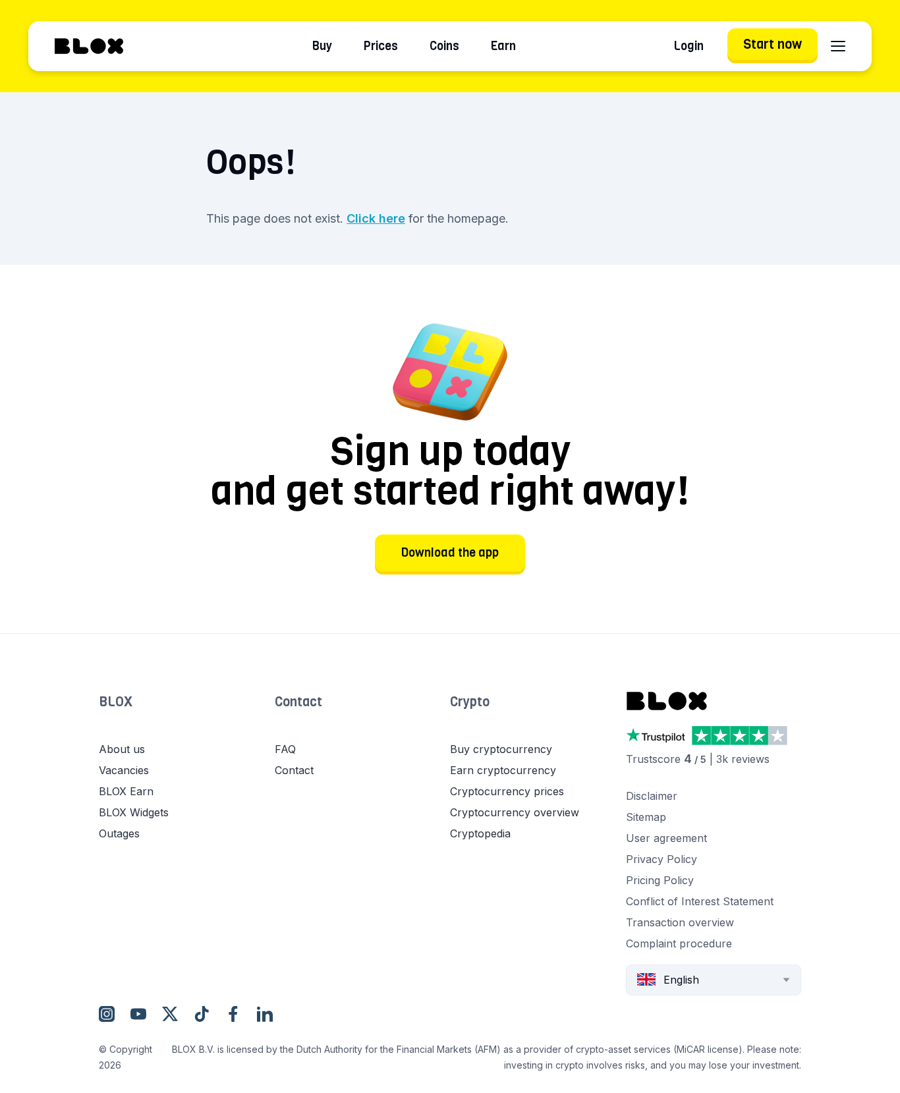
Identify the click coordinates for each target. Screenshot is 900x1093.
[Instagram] (107, 1014)
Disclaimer (651, 795)
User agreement (666, 838)
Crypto (470, 702)
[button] (187, 715)
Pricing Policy (660, 880)
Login (689, 46)
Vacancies (124, 770)
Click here (376, 218)
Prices (381, 46)
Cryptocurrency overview (514, 812)
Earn (503, 46)
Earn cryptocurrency (503, 770)
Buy (322, 46)
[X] (170, 1014)
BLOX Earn (126, 791)
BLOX (115, 702)
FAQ (285, 749)
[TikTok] (202, 1014)
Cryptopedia (480, 833)
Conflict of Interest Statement (699, 901)
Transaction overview (680, 922)
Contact (298, 702)
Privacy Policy (661, 859)
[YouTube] (138, 1014)
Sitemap (646, 817)
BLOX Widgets (134, 812)
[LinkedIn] (265, 1014)
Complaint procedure (679, 943)
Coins (444, 46)
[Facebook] (233, 1014)
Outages (119, 833)
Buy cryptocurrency (501, 749)
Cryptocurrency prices (507, 791)
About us (122, 749)
